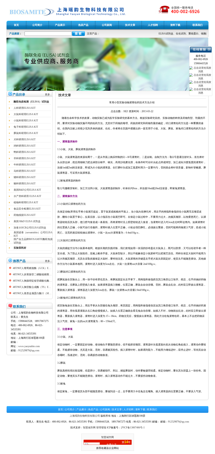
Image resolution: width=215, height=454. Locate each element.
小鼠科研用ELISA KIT (26, 120)
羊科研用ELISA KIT (24, 158)
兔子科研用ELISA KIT (26, 126)
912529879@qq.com (28, 350)
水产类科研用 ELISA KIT (27, 196)
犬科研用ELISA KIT (24, 139)
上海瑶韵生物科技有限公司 (85, 415)
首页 (60, 409)
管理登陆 (101, 427)
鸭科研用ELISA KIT (24, 152)
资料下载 (140, 409)
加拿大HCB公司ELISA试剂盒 (30, 227)
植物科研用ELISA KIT (26, 202)
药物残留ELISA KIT (24, 215)
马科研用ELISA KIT (24, 170)
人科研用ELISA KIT (24, 107)
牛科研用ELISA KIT (24, 164)
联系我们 (152, 409)
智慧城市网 (89, 427)
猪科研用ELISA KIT (24, 177)
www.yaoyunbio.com (29, 346)
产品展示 (81, 409)
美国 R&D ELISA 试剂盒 (27, 221)
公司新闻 (105, 409)
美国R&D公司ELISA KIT (27, 189)
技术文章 (117, 409)
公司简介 (70, 409)
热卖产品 (93, 409)
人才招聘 (128, 409)
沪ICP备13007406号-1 (133, 427)
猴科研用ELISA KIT (24, 183)
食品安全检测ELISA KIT (27, 208)
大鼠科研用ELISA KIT (26, 114)
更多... (48, 94)
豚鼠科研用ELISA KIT (26, 133)
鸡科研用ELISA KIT (24, 145)
